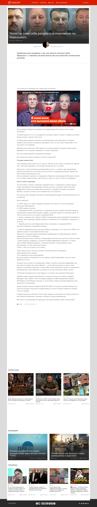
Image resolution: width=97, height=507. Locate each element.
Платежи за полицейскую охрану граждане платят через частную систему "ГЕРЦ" (27, 453)
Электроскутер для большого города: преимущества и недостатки (68, 454)
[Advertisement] (48, 75)
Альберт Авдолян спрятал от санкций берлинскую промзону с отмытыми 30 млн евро (38, 488)
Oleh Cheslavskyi (30, 403)
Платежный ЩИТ (85, 494)
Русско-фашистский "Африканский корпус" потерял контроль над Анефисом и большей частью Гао (58, 489)
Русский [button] (85, 2)
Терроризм (13, 40)
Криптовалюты (74, 485)
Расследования (62, 2)
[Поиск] (80, 503)
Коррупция (39, 396)
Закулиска (11, 485)
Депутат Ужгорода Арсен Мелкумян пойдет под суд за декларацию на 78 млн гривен (75, 399)
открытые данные (30, 304)
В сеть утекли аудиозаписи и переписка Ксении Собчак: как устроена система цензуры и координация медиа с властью (16, 489)
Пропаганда (11, 396)
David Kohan (38, 46)
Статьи (52, 2)
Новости (35, 2)
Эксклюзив (20, 40)
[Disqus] (48, 349)
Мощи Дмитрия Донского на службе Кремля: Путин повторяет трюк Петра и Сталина (20, 399)
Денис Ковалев (86, 403)
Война (51, 485)
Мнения (44, 2)
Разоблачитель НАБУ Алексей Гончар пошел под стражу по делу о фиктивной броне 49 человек (48, 400)
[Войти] (88, 503)
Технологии (54, 458)
